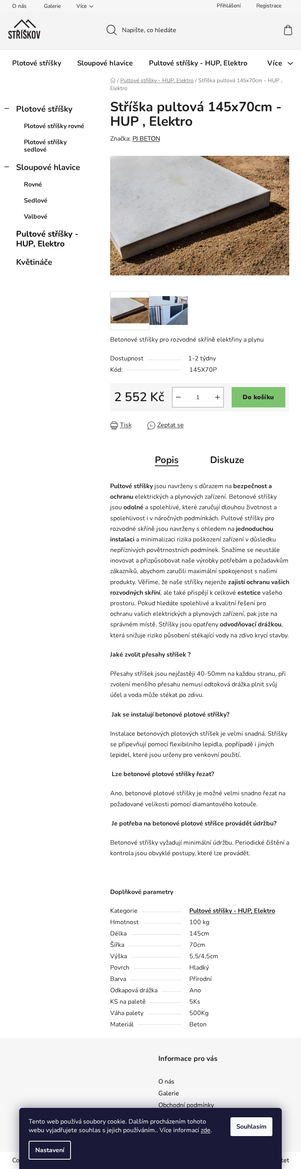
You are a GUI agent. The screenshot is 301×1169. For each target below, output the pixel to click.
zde (205, 1130)
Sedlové (35, 200)
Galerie (52, 6)
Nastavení (49, 1150)
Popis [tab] (167, 460)
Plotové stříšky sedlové (45, 146)
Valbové (35, 216)
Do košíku (258, 397)
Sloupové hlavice (48, 167)
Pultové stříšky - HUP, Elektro (47, 238)
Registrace (268, 5)
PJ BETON (146, 138)
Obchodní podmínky (186, 1105)
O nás (19, 6)
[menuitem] (36, 63)
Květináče (34, 262)
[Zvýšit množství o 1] (217, 397)
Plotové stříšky (44, 108)
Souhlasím (251, 1126)
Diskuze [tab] (227, 460)
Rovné (33, 184)
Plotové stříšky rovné (54, 126)
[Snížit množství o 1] (178, 397)
